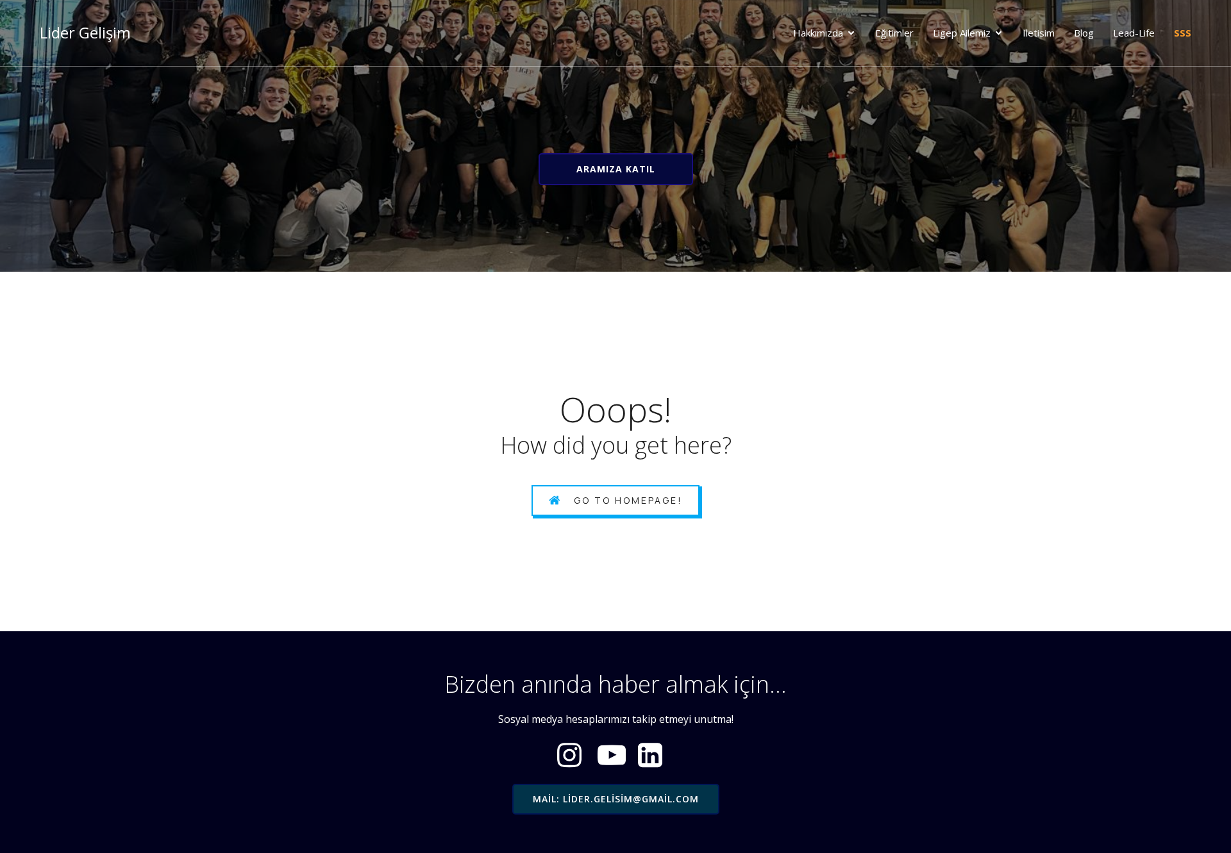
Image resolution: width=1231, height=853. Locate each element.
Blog (1084, 32)
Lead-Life (1134, 32)
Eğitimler (894, 32)
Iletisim (1039, 32)
